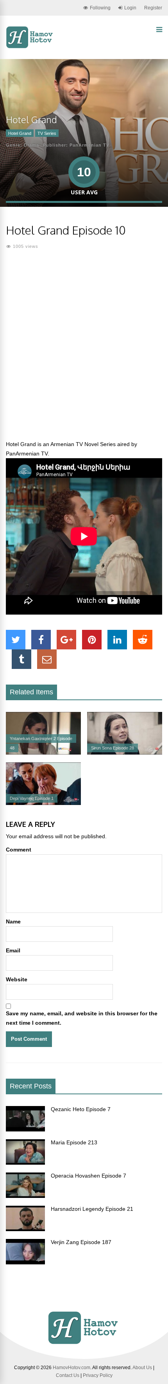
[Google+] (66, 639)
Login (130, 7)
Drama (31, 145)
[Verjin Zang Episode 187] (25, 1262)
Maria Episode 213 (74, 1142)
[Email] (47, 659)
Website (16, 979)
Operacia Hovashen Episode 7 (88, 1175)
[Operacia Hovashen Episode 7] (25, 1196)
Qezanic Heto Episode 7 (81, 1109)
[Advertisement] (84, 349)
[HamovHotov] (30, 47)
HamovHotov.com (71, 1367)
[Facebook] (41, 639)
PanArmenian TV (89, 145)
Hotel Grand (19, 133)
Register (153, 7)
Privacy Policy (98, 1375)
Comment (18, 849)
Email (13, 950)
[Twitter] (15, 639)
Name (13, 921)
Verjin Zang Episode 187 (81, 1242)
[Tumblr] (21, 659)
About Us (142, 1367)
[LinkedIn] (117, 639)
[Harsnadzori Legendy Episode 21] (25, 1229)
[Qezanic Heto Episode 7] (25, 1129)
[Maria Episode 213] (25, 1163)
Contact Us (67, 1375)
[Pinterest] (92, 639)
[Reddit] (142, 639)
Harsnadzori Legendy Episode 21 (92, 1209)
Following (100, 7)
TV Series (47, 133)
